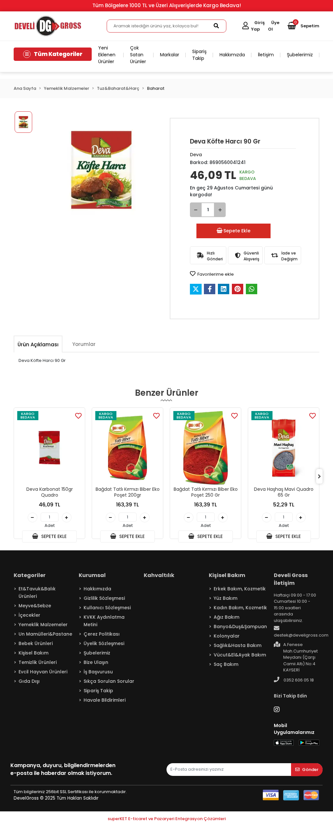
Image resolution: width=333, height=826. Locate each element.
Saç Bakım (226, 664)
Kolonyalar (227, 636)
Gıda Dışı (29, 681)
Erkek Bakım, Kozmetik (240, 588)
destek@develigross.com (301, 635)
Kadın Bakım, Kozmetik (240, 607)
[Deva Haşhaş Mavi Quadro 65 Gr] (283, 448)
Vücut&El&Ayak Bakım (240, 655)
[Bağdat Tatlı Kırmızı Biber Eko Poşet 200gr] (127, 448)
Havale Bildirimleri (105, 700)
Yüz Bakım (225, 598)
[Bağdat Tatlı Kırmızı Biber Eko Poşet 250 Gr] (205, 448)
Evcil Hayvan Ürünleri (43, 671)
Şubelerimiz (300, 54)
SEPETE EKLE (53, 536)
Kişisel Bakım (33, 653)
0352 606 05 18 (298, 680)
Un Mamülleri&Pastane (45, 634)
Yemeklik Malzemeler (43, 624)
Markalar (169, 54)
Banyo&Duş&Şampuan (240, 626)
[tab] (38, 344)
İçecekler (29, 615)
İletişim (266, 54)
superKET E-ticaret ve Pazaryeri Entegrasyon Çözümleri (167, 819)
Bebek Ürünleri (36, 643)
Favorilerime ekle (215, 274)
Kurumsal (92, 575)
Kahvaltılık (159, 575)
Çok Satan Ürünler (138, 55)
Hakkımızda (232, 54)
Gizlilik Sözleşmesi (104, 598)
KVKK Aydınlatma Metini (104, 621)
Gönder (310, 769)
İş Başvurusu (98, 671)
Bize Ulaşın (96, 662)
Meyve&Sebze (35, 605)
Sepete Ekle (236, 230)
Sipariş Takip (199, 55)
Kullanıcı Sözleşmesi (107, 607)
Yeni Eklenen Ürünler (106, 55)
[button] (303, 26)
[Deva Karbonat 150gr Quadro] (49, 448)
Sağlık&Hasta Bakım (237, 645)
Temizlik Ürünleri (38, 662)
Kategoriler (30, 575)
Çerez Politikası (102, 634)
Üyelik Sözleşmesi (104, 643)
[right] (319, 476)
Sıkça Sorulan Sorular (109, 681)
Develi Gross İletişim (291, 579)
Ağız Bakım (226, 617)
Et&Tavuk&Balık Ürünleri (37, 592)
